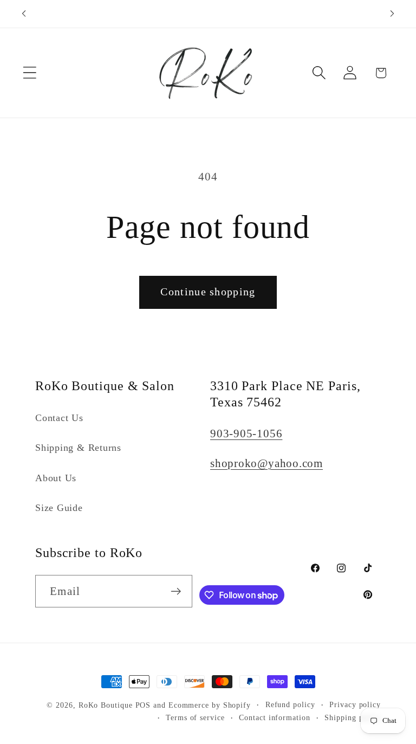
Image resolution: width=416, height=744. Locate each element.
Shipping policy (352, 717)
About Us (55, 478)
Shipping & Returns (78, 447)
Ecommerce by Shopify (209, 705)
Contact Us (59, 417)
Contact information (274, 717)
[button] (29, 72)
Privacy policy (355, 704)
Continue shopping (207, 291)
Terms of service (195, 717)
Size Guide (59, 507)
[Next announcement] (392, 13)
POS (143, 705)
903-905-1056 (246, 433)
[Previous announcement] (24, 13)
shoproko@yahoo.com (266, 463)
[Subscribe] (176, 591)
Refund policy (290, 704)
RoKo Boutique (106, 705)
